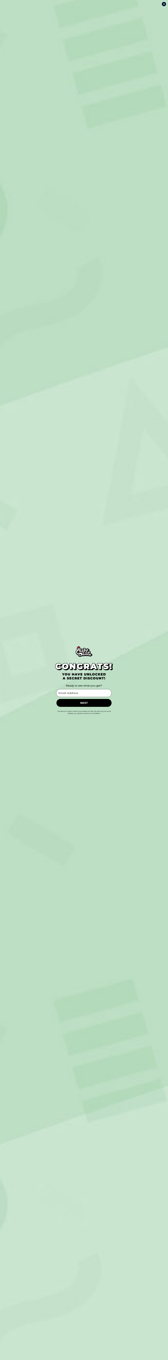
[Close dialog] (164, 4)
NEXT (84, 702)
